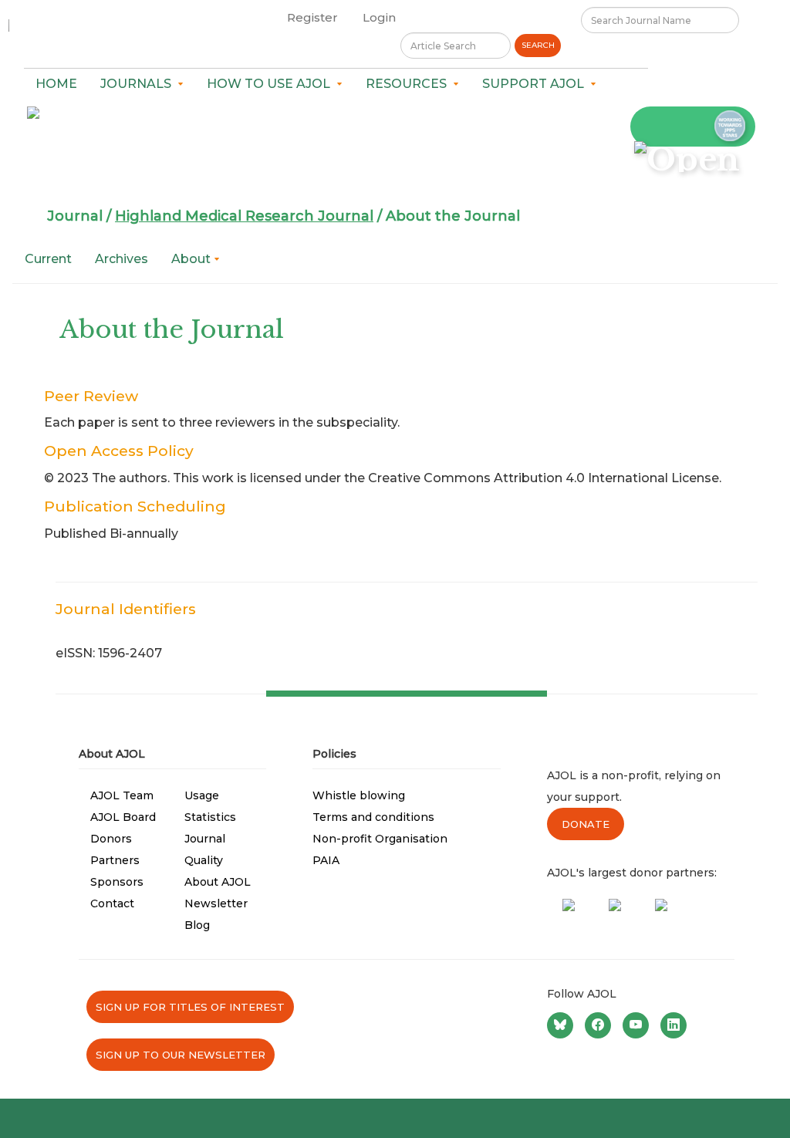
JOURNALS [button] (138, 83)
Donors (111, 839)
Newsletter (216, 903)
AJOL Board (123, 817)
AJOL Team (122, 795)
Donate (585, 824)
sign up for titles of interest (190, 1007)
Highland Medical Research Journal (244, 216)
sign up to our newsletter (180, 1055)
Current (48, 259)
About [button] (192, 259)
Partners (115, 860)
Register (312, 17)
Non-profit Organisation (379, 839)
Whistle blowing (358, 795)
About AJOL (217, 882)
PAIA (325, 860)
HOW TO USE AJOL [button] (271, 83)
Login (379, 17)
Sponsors (116, 882)
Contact (112, 903)
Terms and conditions (373, 817)
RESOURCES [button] (409, 83)
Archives (121, 259)
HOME (56, 83)
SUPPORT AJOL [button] (536, 83)
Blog (197, 925)
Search (538, 45)
